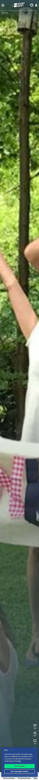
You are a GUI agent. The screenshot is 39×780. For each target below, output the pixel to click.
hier (19, 761)
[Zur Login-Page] (36, 5)
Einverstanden (19, 766)
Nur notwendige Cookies (19, 771)
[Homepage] (19, 5)
